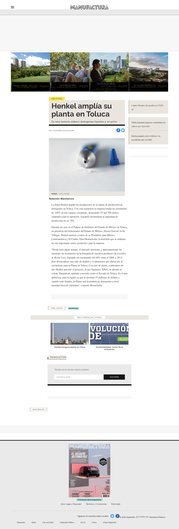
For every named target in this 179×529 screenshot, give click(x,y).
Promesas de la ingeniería (89, 500)
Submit (114, 377)
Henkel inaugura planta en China (69, 347)
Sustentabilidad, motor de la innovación (109, 348)
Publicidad (115, 504)
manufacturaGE (112, 516)
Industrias (56, 99)
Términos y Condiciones (96, 504)
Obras (94, 522)
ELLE (83, 522)
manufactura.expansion (118, 516)
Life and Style (47, 522)
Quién (33, 522)
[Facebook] (118, 130)
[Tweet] (123, 130)
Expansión (21, 522)
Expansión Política (67, 522)
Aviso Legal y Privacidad (71, 504)
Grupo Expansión (109, 522)
